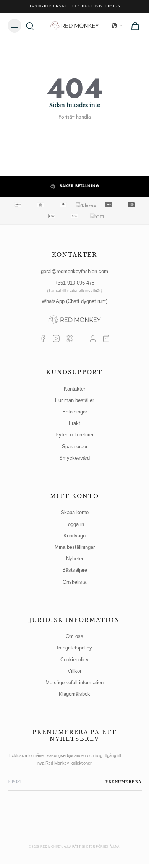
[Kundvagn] (106, 338)
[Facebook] (43, 338)
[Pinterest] (69, 338)
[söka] (29, 25)
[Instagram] (56, 338)
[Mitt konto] (93, 338)
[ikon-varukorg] (133, 25)
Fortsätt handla (74, 116)
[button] (117, 25)
